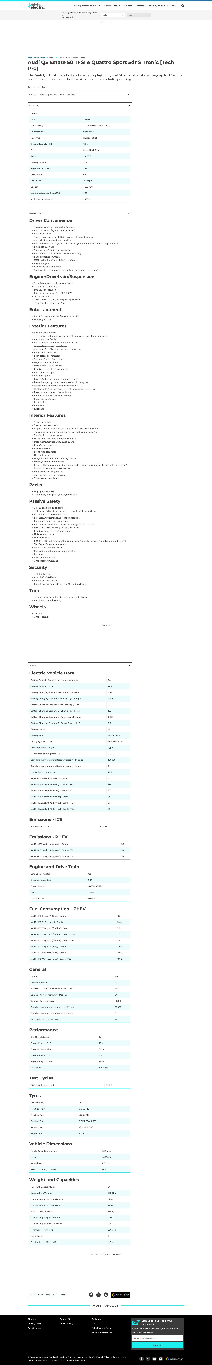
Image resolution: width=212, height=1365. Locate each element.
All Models (40, 87)
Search (182, 5)
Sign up (157, 1345)
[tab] (80, 105)
